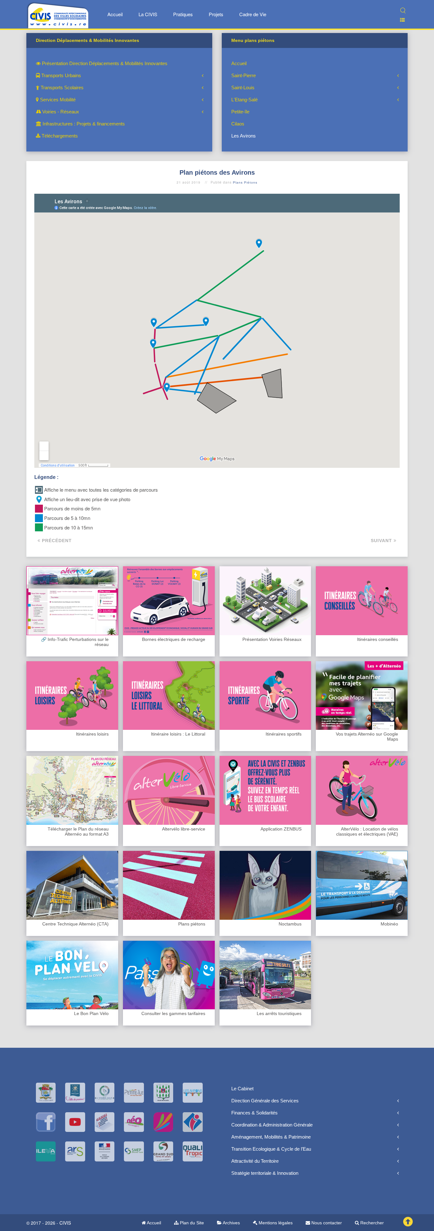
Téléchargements (59, 135)
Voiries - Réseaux (60, 111)
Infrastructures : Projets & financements (83, 123)
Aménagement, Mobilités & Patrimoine (271, 1137)
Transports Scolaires (61, 87)
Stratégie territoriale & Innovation (264, 1173)
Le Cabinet (242, 1088)
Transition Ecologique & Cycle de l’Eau (271, 1149)
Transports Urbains (60, 75)
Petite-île (240, 111)
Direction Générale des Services (265, 1100)
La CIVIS (148, 14)
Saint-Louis (242, 87)
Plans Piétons (245, 182)
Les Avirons (243, 135)
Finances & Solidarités (254, 1112)
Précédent (56, 540)
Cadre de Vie (252, 14)
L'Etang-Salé (244, 99)
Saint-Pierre (243, 75)
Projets (216, 14)
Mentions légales (275, 1222)
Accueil (115, 14)
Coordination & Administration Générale (272, 1124)
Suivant (382, 540)
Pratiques (183, 14)
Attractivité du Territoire (255, 1161)
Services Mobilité (57, 99)
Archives (231, 1222)
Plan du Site (191, 1222)
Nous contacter (326, 1222)
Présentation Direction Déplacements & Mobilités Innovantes (104, 63)
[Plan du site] (400, 20)
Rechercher (371, 1222)
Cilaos (237, 123)
